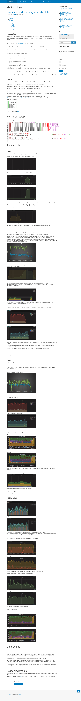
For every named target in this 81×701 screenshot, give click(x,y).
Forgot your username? (63, 73)
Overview (11, 18)
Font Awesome (9, 694)
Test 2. (12, 24)
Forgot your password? (63, 74)
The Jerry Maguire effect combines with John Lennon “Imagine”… (66, 9)
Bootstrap (8, 692)
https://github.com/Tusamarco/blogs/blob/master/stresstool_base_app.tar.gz (21, 97)
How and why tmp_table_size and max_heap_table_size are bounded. (67, 22)
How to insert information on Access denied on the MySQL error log (67, 25)
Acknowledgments (12, 29)
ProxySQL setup (12, 20)
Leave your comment (19, 683)
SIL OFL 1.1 (20, 694)
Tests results (11, 22)
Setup (10, 19)
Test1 (12, 23)
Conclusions (11, 28)
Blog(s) (25, 1)
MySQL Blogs (66, 34)
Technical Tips (32, 1)
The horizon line (63, 11)
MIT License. (31, 692)
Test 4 (12, 25)
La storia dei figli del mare (65, 12)
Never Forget (42, 1)
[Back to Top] (78, 691)
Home (20, 1)
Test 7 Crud (13, 26)
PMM (21, 676)
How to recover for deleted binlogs (66, 18)
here (52, 97)
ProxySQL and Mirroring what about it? (28, 12)
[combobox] (65, 42)
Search (49, 1)
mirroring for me (21, 43)
